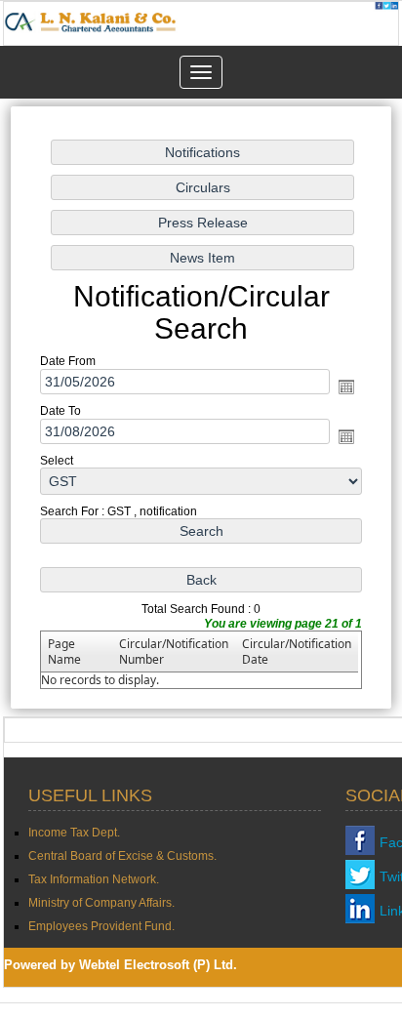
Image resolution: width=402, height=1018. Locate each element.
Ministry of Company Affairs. (101, 903)
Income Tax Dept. (74, 832)
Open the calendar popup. (346, 386)
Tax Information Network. (93, 879)
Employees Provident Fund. (101, 926)
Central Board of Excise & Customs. (122, 856)
